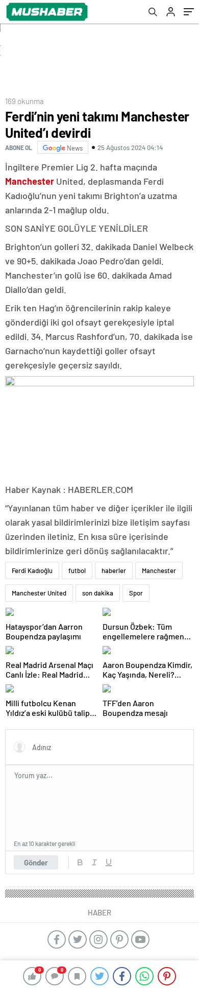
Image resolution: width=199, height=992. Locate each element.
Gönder (36, 862)
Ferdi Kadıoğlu (32, 570)
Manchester (159, 570)
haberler (114, 570)
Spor (136, 593)
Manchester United (39, 593)
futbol (77, 570)
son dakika (97, 593)
